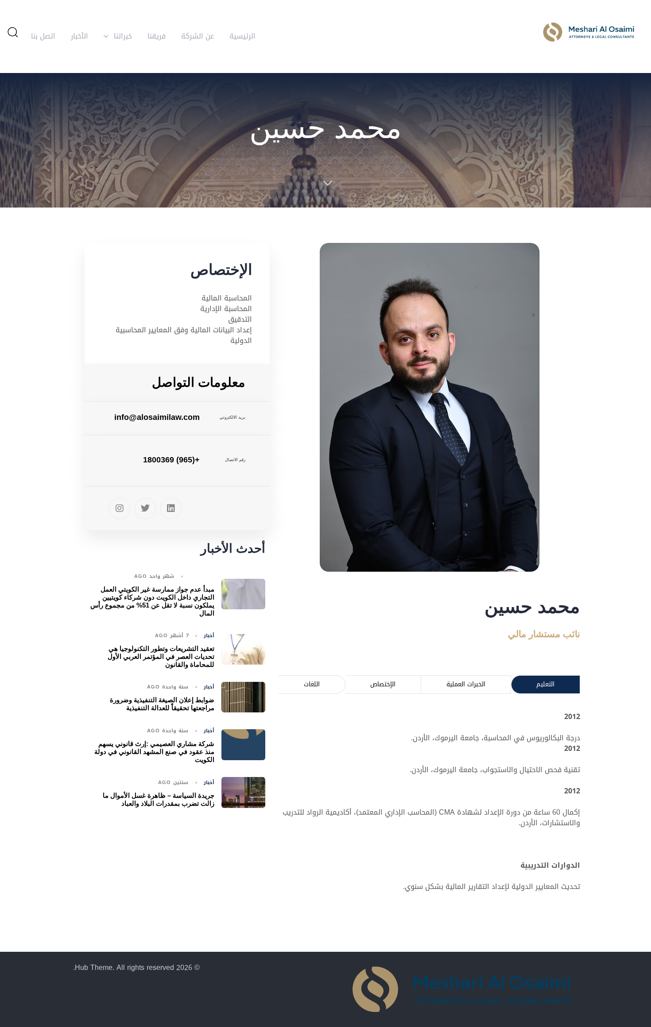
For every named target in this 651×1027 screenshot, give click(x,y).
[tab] (546, 684)
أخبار (209, 636)
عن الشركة (197, 36)
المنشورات (202, 576)
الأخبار (79, 36)
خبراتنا (123, 36)
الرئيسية (242, 36)
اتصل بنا (43, 36)
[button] (12, 32)
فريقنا (156, 36)
